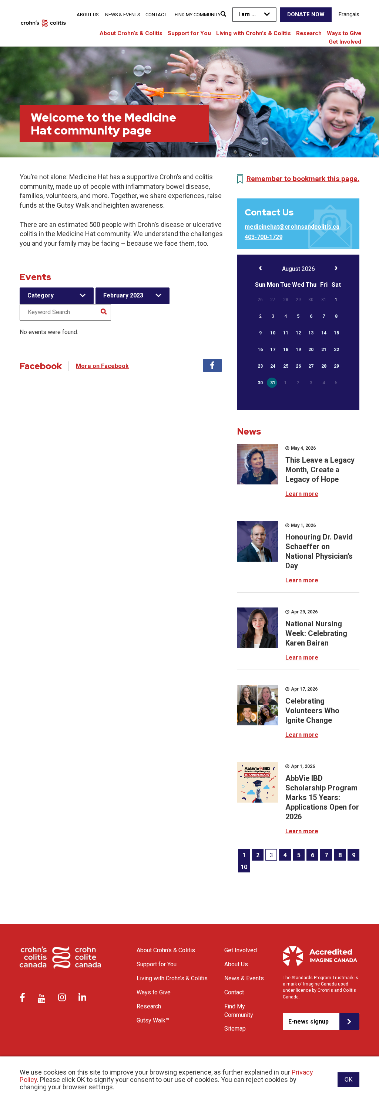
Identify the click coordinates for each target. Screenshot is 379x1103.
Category (40, 295)
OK (348, 1079)
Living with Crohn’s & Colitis (253, 33)
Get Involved (345, 41)
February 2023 (123, 295)
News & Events (122, 14)
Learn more (301, 493)
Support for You (189, 33)
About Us (87, 14)
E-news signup (308, 1021)
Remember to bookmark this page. (302, 178)
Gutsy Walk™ (153, 1020)
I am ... (247, 14)
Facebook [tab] (212, 365)
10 (244, 867)
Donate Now (306, 14)
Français (349, 14)
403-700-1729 (263, 237)
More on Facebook (102, 366)
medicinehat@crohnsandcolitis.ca (292, 226)
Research (309, 33)
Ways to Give (344, 33)
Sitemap (235, 1028)
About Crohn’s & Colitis (131, 33)
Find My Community (198, 14)
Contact (156, 14)
